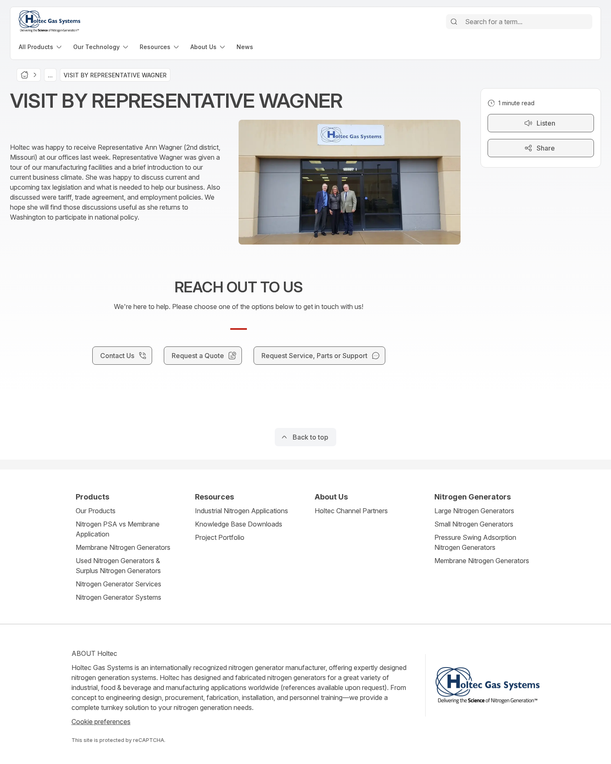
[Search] (453, 21)
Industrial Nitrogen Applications (241, 511)
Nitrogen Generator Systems (118, 597)
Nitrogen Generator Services (118, 584)
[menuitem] (41, 46)
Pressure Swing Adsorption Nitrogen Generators (475, 542)
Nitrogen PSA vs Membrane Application (118, 529)
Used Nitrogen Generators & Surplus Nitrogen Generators (118, 565)
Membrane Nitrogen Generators (123, 547)
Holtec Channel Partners (351, 511)
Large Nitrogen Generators (474, 511)
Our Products (96, 511)
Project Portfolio (219, 537)
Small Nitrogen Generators (473, 524)
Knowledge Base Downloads (238, 524)
